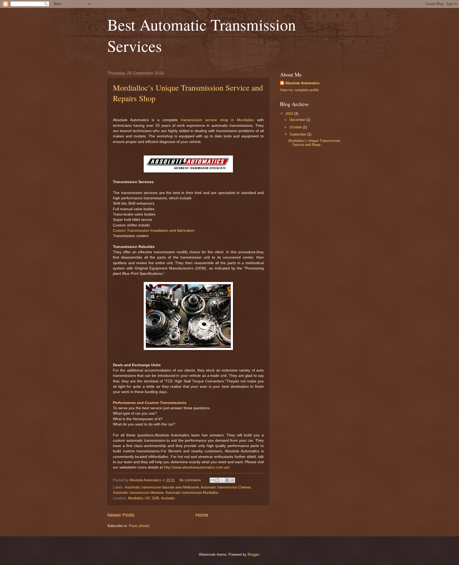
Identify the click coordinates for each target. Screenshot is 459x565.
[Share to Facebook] (227, 480)
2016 (290, 114)
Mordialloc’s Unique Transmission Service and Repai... (314, 143)
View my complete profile (299, 90)
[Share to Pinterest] (232, 480)
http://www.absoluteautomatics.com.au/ (197, 467)
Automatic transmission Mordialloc (192, 493)
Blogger (253, 554)
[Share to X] (222, 480)
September (298, 134)
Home (202, 515)
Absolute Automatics (302, 83)
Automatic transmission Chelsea (226, 487)
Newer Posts (120, 515)
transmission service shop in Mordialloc (217, 120)
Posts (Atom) (139, 526)
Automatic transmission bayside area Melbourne (162, 487)
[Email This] (212, 480)
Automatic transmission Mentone (138, 493)
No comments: (191, 480)
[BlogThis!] (217, 480)
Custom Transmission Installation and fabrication (153, 231)
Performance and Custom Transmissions (149, 403)
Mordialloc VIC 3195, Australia (151, 498)
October (296, 127)
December (298, 120)
